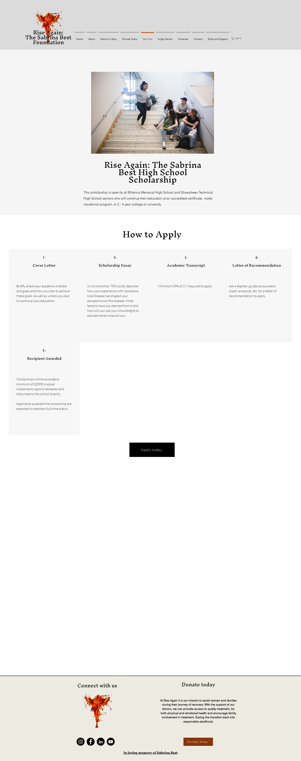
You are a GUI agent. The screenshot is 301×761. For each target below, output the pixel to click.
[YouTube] (111, 742)
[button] (237, 38)
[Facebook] (91, 742)
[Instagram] (81, 742)
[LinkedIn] (101, 742)
